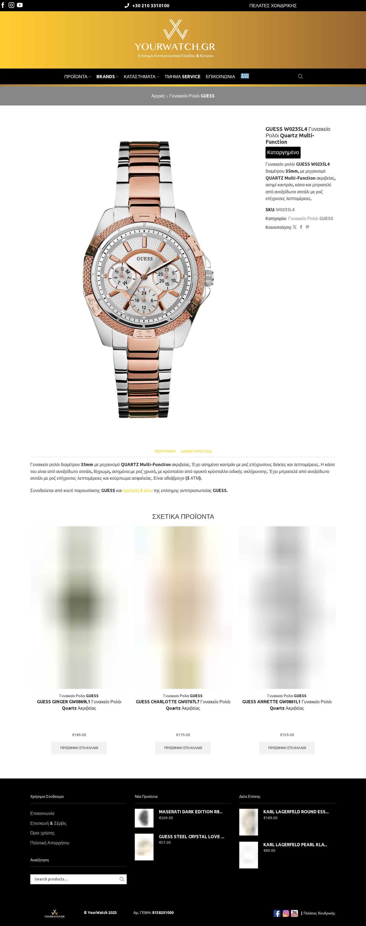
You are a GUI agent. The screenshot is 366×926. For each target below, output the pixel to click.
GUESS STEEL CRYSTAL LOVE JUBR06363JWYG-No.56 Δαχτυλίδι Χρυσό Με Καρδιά (192, 836)
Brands (105, 76)
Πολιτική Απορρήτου (49, 842)
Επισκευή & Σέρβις (48, 823)
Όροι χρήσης (42, 832)
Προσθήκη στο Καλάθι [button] (79, 748)
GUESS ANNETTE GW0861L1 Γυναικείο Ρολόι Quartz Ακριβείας (287, 704)
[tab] (165, 451)
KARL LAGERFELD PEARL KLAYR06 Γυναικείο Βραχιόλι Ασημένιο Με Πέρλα (296, 844)
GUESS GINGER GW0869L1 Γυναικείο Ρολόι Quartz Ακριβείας (79, 704)
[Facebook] (3, 5)
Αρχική (158, 95)
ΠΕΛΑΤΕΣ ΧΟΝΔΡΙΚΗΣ (273, 5)
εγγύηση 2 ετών (138, 490)
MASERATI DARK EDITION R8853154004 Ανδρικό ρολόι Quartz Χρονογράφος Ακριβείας (192, 811)
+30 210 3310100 (150, 5)
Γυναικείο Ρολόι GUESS (192, 95)
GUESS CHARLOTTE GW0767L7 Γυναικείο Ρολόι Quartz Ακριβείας (183, 704)
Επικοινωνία (220, 76)
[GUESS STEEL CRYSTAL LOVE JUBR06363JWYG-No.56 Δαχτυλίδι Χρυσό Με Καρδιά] (144, 847)
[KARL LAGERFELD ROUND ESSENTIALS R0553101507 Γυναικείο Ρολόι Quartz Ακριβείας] (248, 822)
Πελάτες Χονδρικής (319, 913)
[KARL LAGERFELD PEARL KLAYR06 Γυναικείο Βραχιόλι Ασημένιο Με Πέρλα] (248, 855)
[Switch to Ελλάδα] (245, 77)
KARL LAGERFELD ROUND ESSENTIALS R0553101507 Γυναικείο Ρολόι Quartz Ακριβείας (296, 811)
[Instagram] (11, 5)
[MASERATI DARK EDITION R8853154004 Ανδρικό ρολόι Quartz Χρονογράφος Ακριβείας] (144, 818)
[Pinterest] (306, 227)
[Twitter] (20, 5)
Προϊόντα (75, 76)
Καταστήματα (139, 76)
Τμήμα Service (182, 76)
